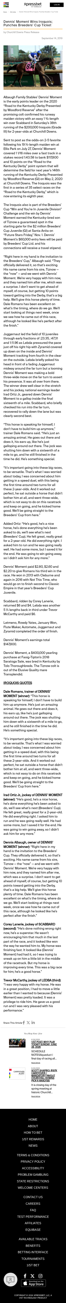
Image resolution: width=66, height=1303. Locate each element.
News (5, 12)
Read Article (35, 1063)
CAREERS (33, 1203)
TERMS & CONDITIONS (33, 1155)
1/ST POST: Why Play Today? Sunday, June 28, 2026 (44, 1045)
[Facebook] (24, 1023)
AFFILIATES (33, 1223)
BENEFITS (33, 1245)
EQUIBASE (33, 1229)
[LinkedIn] (33, 1023)
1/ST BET (33, 1265)
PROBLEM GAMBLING (33, 1174)
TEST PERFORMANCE (33, 1216)
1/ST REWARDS (33, 1139)
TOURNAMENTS (33, 1258)
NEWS (33, 1145)
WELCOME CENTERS (33, 1187)
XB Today (13, 12)
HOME (33, 1119)
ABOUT (33, 1126)
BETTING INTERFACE (33, 1252)
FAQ (33, 1210)
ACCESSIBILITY (33, 1168)
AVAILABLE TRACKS (33, 1239)
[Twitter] (28, 1023)
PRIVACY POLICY (33, 1161)
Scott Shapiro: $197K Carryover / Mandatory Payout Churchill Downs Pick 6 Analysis (44, 1075)
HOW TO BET (33, 1132)
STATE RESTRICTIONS (33, 1181)
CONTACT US (33, 1197)
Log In (57, 5)
